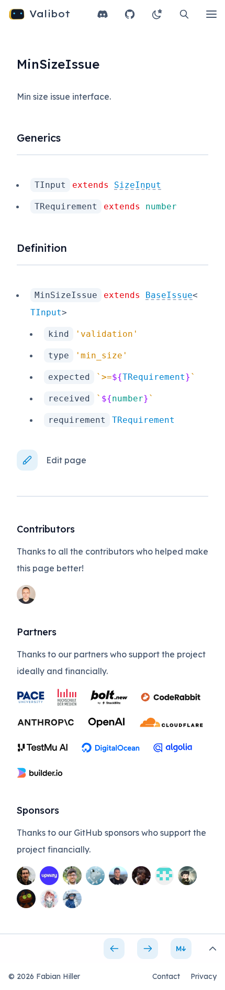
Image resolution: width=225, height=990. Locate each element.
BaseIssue (169, 295)
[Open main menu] (211, 14)
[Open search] (184, 14)
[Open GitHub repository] (129, 14)
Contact (166, 976)
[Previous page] (114, 948)
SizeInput (137, 185)
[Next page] (147, 948)
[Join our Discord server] (102, 14)
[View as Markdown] (181, 948)
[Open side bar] (212, 948)
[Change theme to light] (157, 14)
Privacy (203, 976)
